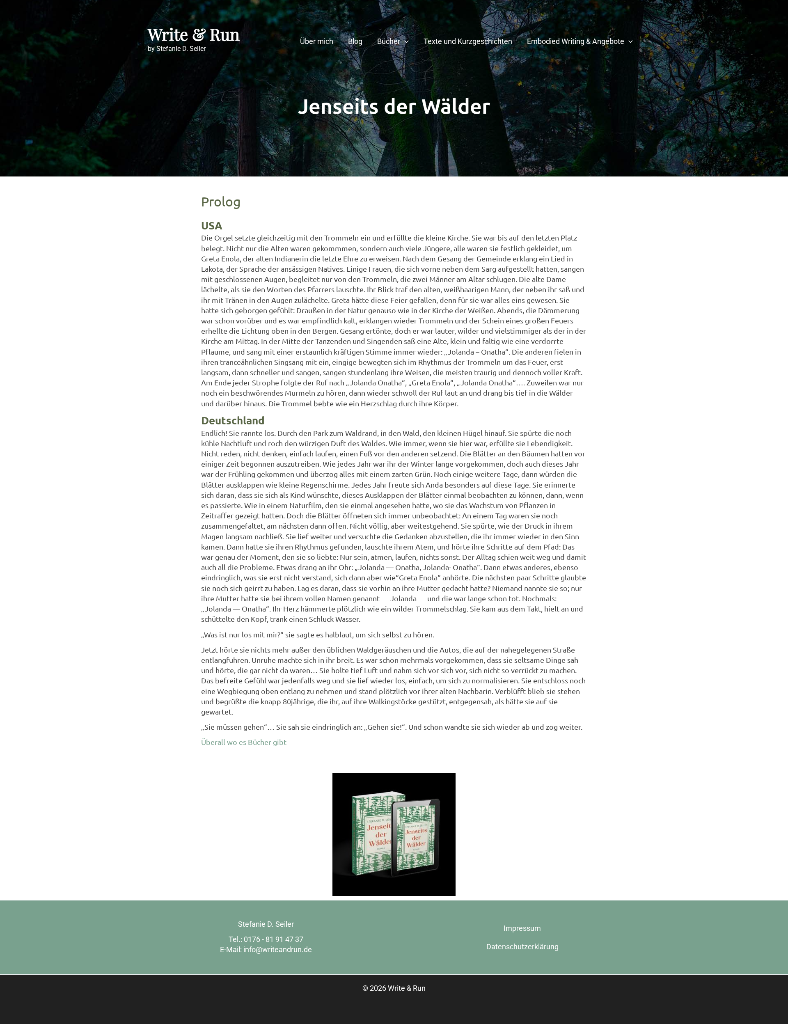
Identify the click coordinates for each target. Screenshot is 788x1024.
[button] (404, 41)
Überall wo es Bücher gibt (243, 742)
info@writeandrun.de (277, 949)
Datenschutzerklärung (522, 946)
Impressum (522, 928)
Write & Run (194, 34)
